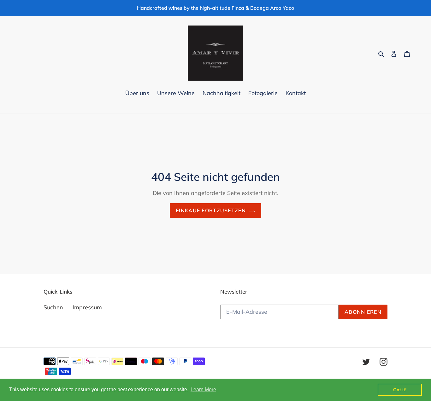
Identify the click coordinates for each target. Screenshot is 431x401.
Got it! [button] (400, 389)
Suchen (53, 307)
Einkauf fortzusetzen (211, 210)
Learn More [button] (203, 389)
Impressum (87, 307)
